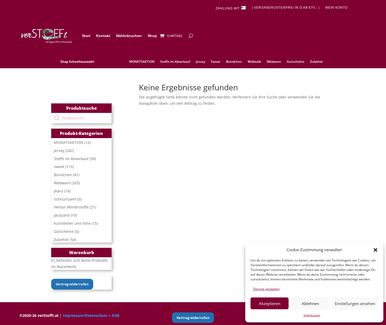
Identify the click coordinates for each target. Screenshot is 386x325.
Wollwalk (254, 62)
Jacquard (62, 215)
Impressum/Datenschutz (85, 315)
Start (86, 36)
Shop (152, 36)
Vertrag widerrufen (72, 284)
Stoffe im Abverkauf (175, 62)
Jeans (58, 190)
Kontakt (103, 36)
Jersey (200, 62)
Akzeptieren (269, 303)
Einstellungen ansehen (355, 303)
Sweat (215, 62)
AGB (115, 315)
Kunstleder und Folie (72, 223)
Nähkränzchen (129, 36)
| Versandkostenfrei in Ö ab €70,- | (286, 7)
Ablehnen (310, 303)
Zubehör (316, 62)
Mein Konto (336, 7)
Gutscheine (295, 62)
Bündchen (234, 62)
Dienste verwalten (266, 289)
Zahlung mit (228, 9)
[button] (375, 250)
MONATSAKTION (141, 62)
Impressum (312, 315)
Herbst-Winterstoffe (71, 207)
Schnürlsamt (65, 199)
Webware (274, 62)
